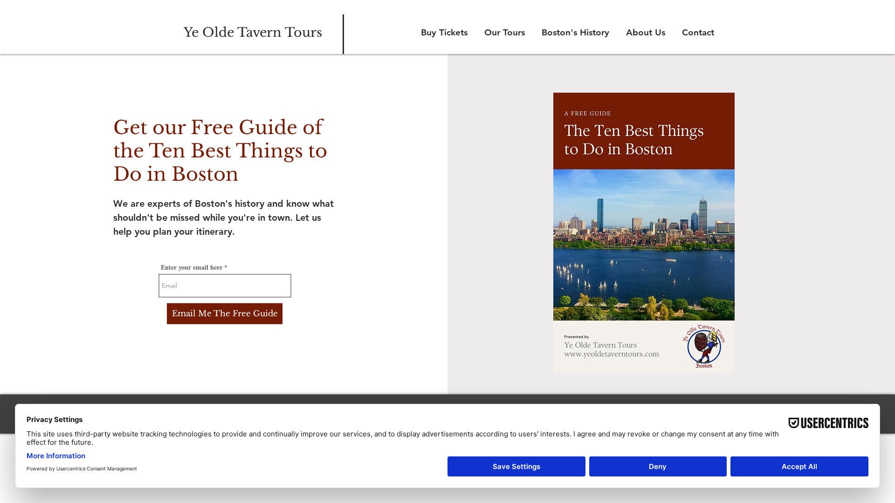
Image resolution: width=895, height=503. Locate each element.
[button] (503, 32)
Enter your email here (191, 267)
